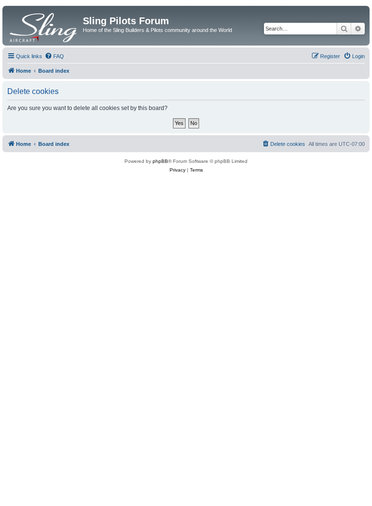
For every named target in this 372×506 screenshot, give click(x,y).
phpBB (160, 161)
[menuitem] (54, 56)
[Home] (44, 25)
